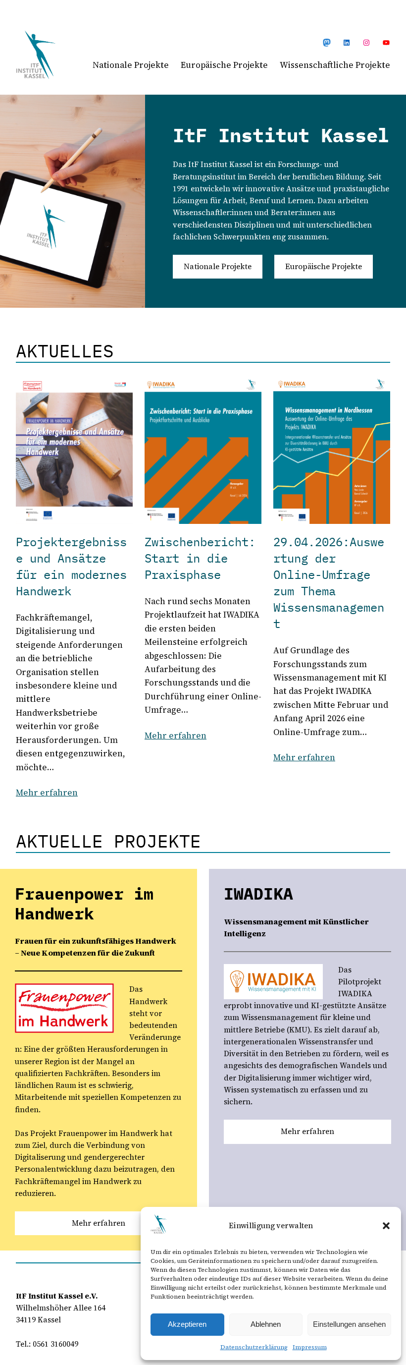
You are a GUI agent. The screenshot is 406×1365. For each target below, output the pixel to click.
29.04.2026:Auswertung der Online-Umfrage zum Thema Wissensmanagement (328, 582)
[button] (386, 1226)
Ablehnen (266, 1324)
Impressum (310, 1347)
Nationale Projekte (218, 266)
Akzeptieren (187, 1324)
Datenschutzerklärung (254, 1347)
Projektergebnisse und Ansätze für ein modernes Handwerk (71, 566)
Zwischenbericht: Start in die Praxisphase (200, 558)
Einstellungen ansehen (349, 1324)
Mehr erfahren (47, 792)
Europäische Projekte (323, 266)
